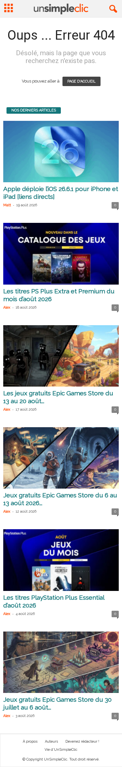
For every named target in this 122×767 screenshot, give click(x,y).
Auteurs (51, 741)
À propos (30, 741)
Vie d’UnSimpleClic (61, 750)
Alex (6, 307)
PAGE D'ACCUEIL (81, 81)
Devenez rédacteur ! (82, 741)
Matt (7, 205)
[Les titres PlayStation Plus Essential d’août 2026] (61, 560)
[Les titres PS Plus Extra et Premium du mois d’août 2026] (61, 253)
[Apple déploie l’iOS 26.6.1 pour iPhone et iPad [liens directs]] (61, 151)
